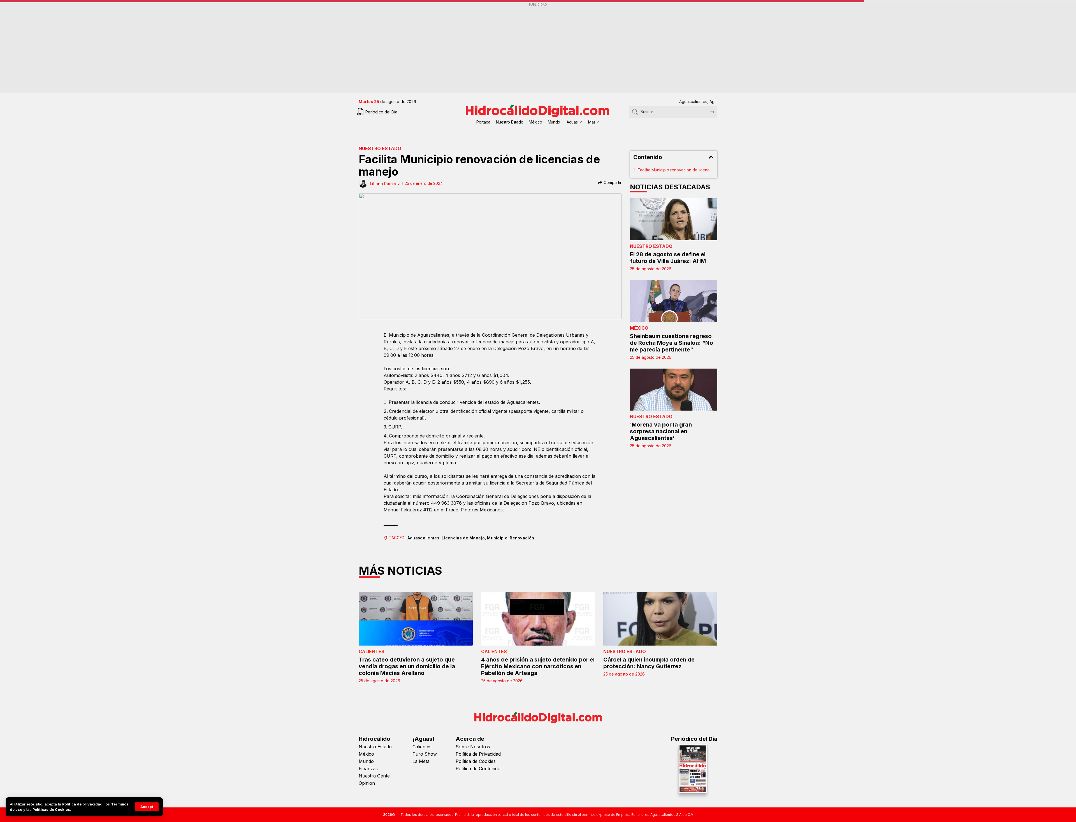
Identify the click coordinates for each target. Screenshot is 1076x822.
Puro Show (424, 754)
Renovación (522, 537)
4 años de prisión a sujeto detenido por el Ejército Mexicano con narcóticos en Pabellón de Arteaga (538, 666)
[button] (147, 806)
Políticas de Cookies (51, 809)
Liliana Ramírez (385, 183)
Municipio (497, 537)
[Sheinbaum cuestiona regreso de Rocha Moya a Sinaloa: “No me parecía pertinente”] (674, 301)
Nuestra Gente (374, 776)
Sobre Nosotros (473, 746)
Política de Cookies (476, 761)
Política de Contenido (478, 768)
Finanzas (368, 768)
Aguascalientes (423, 537)
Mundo (366, 761)
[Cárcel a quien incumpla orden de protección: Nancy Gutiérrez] (660, 619)
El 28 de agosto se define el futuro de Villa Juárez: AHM (668, 257)
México (639, 328)
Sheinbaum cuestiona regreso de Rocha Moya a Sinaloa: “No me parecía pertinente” (671, 343)
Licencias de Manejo (463, 537)
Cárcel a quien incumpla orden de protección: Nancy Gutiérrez (649, 663)
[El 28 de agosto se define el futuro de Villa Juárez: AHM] (674, 219)
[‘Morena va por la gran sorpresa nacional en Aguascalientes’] (674, 390)
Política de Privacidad (478, 754)
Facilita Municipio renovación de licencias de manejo (676, 169)
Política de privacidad (82, 804)
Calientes (371, 651)
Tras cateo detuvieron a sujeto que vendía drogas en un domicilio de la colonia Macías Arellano (407, 666)
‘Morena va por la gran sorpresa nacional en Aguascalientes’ (661, 431)
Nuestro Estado (380, 148)
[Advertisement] (527, 48)
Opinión (367, 783)
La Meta (421, 761)
